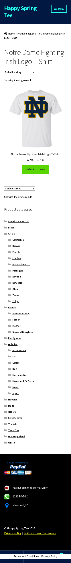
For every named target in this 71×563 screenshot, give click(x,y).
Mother (16, 325)
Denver (16, 246)
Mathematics (19, 375)
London (16, 258)
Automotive (19, 350)
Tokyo (15, 301)
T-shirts (12, 424)
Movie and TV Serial (23, 381)
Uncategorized (16, 436)
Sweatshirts (15, 418)
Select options (35, 169)
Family (12, 307)
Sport (15, 393)
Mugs (11, 405)
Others (12, 412)
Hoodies (12, 399)
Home (11, 33)
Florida (16, 252)
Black (11, 227)
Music (15, 387)
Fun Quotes (14, 338)
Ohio (15, 289)
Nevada (16, 276)
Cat (14, 356)
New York (17, 282)
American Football (18, 221)
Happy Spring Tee (20, 12)
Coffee (15, 362)
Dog (14, 368)
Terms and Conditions (26, 556)
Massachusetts (21, 264)
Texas (15, 295)
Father (16, 319)
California (18, 239)
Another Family (20, 313)
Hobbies (12, 344)
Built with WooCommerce (40, 533)
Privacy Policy (12, 533)
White (11, 442)
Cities (11, 233)
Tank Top (13, 430)
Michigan (17, 270)
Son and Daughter (22, 332)
